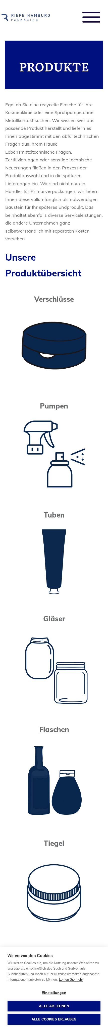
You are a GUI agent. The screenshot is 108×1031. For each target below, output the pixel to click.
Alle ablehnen (54, 1006)
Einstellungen (54, 993)
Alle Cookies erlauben (54, 1019)
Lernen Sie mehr (71, 979)
